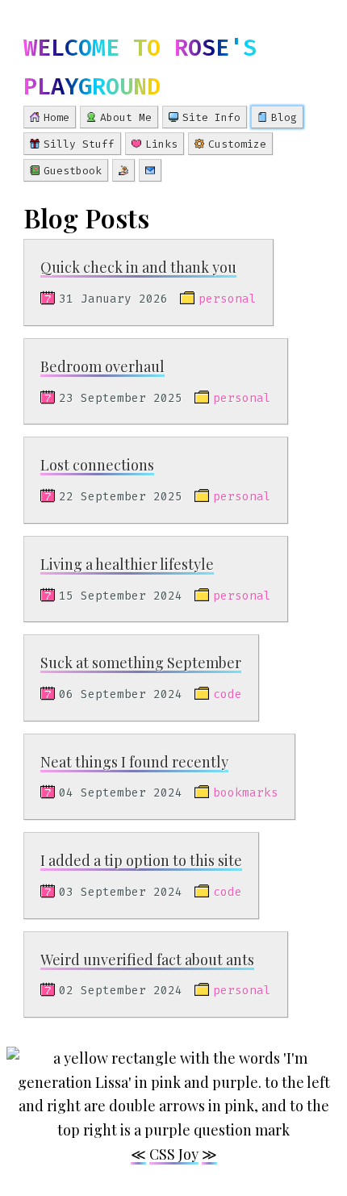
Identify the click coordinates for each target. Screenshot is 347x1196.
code (227, 694)
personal (228, 299)
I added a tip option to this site (141, 860)
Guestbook (73, 171)
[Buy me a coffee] (123, 170)
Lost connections (97, 465)
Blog (284, 117)
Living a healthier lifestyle (127, 564)
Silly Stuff (79, 144)
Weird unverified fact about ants (147, 959)
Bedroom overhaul (102, 366)
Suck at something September (140, 662)
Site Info (211, 117)
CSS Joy (174, 1154)
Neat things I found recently (134, 762)
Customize (237, 144)
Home (56, 117)
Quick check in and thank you (138, 267)
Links (161, 144)
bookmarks (245, 793)
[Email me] (150, 170)
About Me (126, 117)
